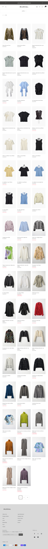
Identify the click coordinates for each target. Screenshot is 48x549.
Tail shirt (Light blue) (21, 100)
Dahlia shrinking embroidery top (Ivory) (38, 349)
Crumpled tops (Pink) (6, 237)
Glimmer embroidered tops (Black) (38, 72)
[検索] (5, 6)
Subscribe (20, 534)
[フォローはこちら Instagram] (41, 533)
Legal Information (21, 514)
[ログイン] (42, 6)
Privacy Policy (20, 518)
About (3, 520)
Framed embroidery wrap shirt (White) (22, 266)
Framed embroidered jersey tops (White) (38, 46)
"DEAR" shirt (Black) (20, 320)
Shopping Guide (20, 516)
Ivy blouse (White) (20, 292)
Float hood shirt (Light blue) (22, 237)
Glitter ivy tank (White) (21, 155)
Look (3, 518)
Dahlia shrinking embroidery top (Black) (23, 349)
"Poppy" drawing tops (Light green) (8, 265)
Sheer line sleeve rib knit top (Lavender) (22, 488)
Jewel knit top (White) (6, 375)
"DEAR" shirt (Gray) (35, 292)
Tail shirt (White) (5, 100)
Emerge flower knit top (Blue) (7, 403)
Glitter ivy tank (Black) (36, 155)
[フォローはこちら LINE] (38, 537)
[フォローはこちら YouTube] (34, 537)
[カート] (45, 6)
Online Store (4, 514)
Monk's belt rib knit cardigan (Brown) (24, 458)
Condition (19, 520)
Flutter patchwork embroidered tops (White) (8, 129)
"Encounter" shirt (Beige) (36, 265)
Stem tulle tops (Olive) (6, 45)
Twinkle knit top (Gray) (36, 403)
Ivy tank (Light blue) (20, 209)
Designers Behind (5, 516)
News (3, 524)
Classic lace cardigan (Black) (37, 237)
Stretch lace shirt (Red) (36, 320)
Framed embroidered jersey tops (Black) (23, 73)
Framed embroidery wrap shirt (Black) (7, 321)
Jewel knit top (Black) (21, 403)
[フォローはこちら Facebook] (34, 533)
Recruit (19, 522)
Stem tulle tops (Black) (21, 45)
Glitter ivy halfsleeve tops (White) (8, 155)
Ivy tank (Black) (5, 209)
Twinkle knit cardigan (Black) (37, 375)
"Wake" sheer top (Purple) (36, 458)
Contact (3, 526)
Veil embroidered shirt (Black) (37, 100)
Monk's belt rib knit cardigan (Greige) (9, 487)
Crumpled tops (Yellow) (36, 209)
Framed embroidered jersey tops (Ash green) (9, 73)
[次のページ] (27, 497)
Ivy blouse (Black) (5, 292)
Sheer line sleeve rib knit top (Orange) (7, 459)
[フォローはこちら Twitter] (38, 533)
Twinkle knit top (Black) (21, 375)
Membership (4, 522)
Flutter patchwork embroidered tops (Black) (23, 129)
